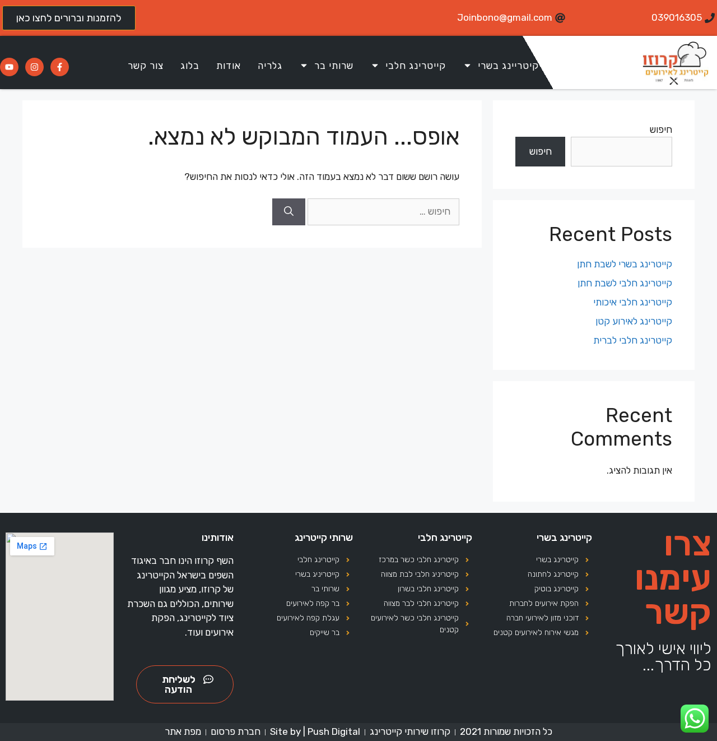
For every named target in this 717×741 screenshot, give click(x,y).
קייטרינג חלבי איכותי (632, 302)
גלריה (270, 65)
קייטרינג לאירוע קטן (633, 321)
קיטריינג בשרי (508, 65)
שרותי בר (333, 65)
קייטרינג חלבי (415, 65)
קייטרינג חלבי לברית (632, 340)
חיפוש (661, 129)
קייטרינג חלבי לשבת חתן (623, 283)
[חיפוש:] (382, 211)
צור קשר (146, 65)
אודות (228, 65)
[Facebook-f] (59, 67)
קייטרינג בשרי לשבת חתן (624, 264)
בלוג (189, 65)
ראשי (566, 65)
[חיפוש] (288, 211)
